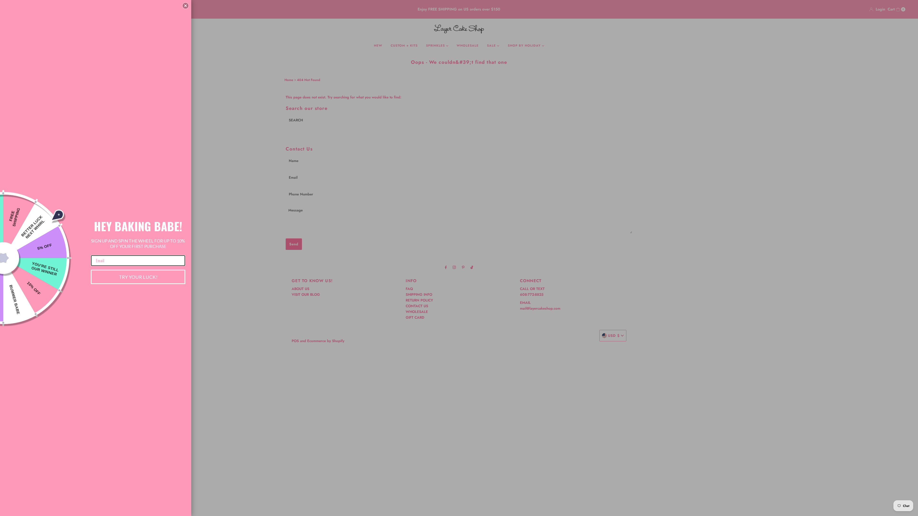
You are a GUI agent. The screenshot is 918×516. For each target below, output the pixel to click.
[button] (185, 6)
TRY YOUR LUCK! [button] (138, 277)
